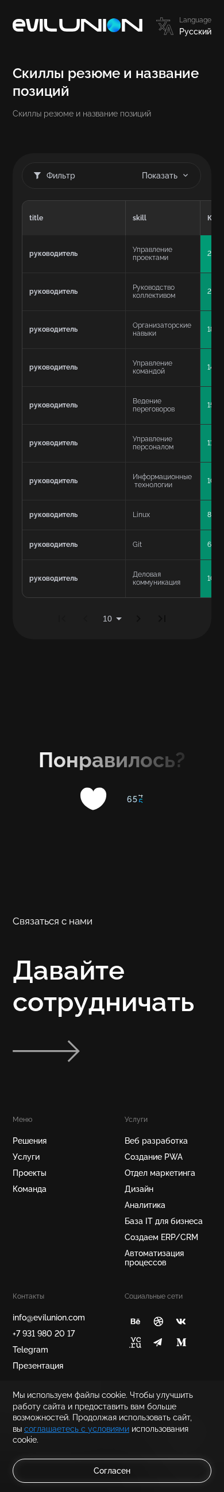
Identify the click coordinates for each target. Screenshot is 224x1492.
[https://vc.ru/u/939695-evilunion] (135, 1342)
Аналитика (145, 1205)
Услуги (26, 1156)
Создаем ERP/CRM (161, 1237)
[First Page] (62, 618)
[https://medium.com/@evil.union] (181, 1342)
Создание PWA (154, 1156)
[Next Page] (138, 618)
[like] (93, 798)
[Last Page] (161, 618)
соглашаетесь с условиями (76, 1428)
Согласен (112, 1470)
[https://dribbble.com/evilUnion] (158, 1321)
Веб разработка (156, 1140)
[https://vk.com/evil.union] (181, 1321)
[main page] (77, 26)
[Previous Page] (85, 618)
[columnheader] (73, 218)
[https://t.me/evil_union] (158, 1342)
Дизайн (139, 1189)
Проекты (30, 1173)
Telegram (30, 1349)
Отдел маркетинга (160, 1173)
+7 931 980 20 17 (44, 1333)
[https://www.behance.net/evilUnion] (135, 1321)
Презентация (38, 1365)
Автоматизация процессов (154, 1258)
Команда (30, 1189)
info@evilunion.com (49, 1317)
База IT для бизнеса (164, 1221)
